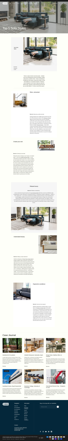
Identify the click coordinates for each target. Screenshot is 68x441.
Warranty (26, 415)
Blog (15, 417)
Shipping (26, 412)
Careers (15, 416)
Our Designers (17, 407)
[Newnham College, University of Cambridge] (34, 376)
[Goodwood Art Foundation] (12, 345)
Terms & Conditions (26, 419)
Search (25, 410)
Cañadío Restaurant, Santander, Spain (33, 355)
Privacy (25, 417)
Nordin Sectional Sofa (25, 157)
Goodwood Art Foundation (9, 355)
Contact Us (16, 419)
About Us (16, 405)
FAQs (25, 405)
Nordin (19, 197)
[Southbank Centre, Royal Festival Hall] (12, 376)
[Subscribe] (58, 407)
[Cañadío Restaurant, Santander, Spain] (34, 345)
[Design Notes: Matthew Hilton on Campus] (55, 345)
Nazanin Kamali (40, 124)
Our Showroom (17, 409)
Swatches (16, 412)
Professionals (17, 414)
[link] (20, 427)
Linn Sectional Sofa (34, 192)
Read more (4, 366)
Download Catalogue (26, 408)
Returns (25, 413)
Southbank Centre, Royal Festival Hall (12, 386)
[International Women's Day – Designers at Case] (55, 376)
